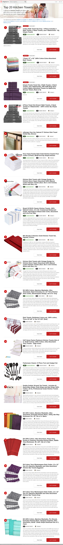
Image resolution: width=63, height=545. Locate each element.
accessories (40, 19)
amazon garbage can (45, 21)
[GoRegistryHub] (4, 1)
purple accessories (26, 21)
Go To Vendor (53, 49)
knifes (35, 21)
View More (39, 49)
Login (56, 1)
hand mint (22, 19)
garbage (7, 22)
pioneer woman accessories (11, 21)
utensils (32, 19)
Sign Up (60, 1)
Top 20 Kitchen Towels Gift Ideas (25, 7)
